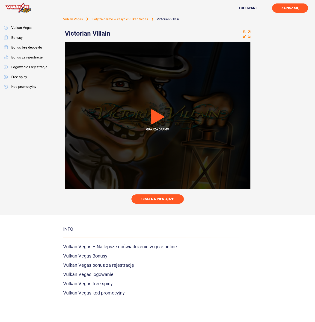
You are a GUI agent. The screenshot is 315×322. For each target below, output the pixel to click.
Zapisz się (290, 8)
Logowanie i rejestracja (29, 67)
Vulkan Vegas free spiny (88, 283)
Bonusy (17, 38)
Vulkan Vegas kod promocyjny (94, 293)
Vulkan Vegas (22, 28)
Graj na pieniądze (157, 199)
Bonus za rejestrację (27, 57)
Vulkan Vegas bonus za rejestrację (98, 265)
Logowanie (248, 8)
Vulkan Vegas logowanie (88, 274)
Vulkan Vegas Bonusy (85, 256)
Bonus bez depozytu (26, 47)
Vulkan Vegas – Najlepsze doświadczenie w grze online (120, 246)
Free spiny (19, 77)
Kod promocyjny (23, 87)
